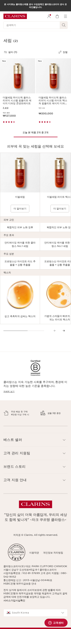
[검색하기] (64, 25)
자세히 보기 (8, 391)
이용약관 (34, 576)
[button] (35, 463)
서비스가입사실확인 (14, 624)
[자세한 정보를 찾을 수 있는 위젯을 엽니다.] (56, 623)
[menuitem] (49, 16)
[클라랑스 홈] (15, 16)
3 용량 (5, 108)
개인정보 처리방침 (53, 576)
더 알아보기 (20, 208)
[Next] (64, 330)
